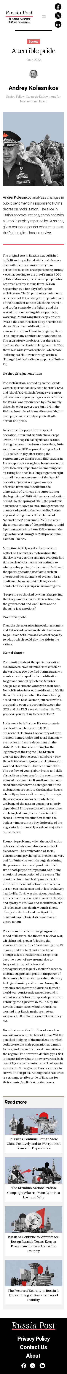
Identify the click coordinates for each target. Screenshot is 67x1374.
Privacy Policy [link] (33, 1338)
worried (8, 1011)
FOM (57, 274)
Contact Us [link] (33, 1347)
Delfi (10, 260)
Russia (19, 12)
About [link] (33, 1355)
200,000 (27, 671)
